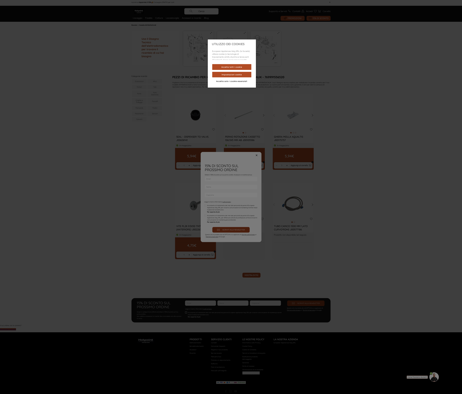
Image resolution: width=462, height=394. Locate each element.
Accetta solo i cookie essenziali (231, 81)
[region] (232, 63)
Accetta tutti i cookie (231, 67)
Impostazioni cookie (232, 74)
